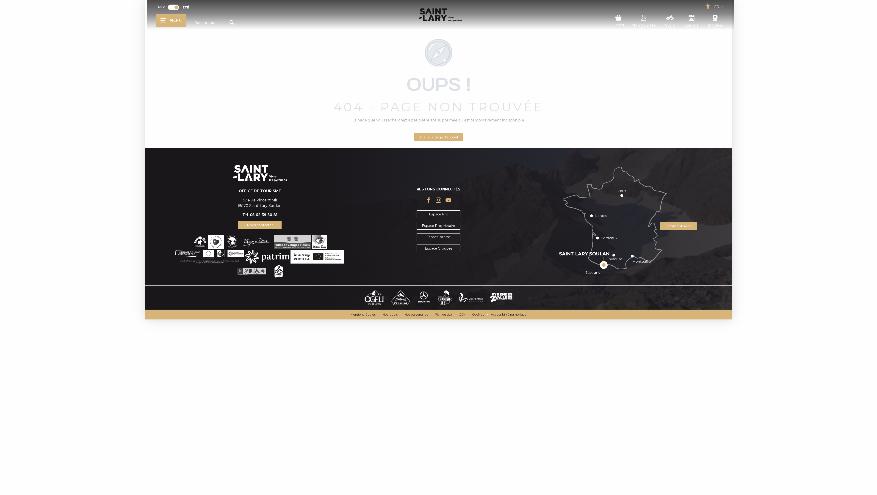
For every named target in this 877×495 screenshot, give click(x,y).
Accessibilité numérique (509, 314)
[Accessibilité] (707, 6)
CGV (462, 314)
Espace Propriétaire (438, 226)
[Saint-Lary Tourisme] (440, 15)
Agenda (691, 25)
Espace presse (438, 237)
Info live (715, 25)
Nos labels (390, 314)
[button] (215, 22)
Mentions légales (363, 314)
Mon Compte (644, 25)
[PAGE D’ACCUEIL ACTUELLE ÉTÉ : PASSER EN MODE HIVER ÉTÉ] (173, 7)
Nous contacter (260, 225)
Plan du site (443, 314)
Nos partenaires (416, 314)
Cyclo (670, 25)
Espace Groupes (438, 248)
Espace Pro (438, 214)
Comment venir (678, 226)
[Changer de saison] (175, 7)
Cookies (478, 314)
